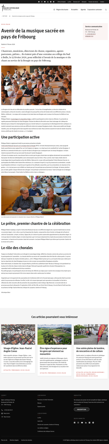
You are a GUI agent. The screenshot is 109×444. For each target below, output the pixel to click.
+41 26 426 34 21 (8, 410)
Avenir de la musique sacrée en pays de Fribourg (23, 16)
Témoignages (15, 370)
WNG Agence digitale (102, 440)
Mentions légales (14, 440)
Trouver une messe (93, 2)
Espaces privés (41, 406)
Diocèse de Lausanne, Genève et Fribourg (48, 424)
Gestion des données (26, 440)
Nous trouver (7, 417)
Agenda (83, 10)
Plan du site (4, 440)
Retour (5, 16)
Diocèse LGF (76, 2)
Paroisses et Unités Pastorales (45, 399)
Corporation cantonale (94, 10)
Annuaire (84, 2)
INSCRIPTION (81, 409)
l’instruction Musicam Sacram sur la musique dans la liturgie (18, 146)
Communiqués (90, 374)
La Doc (69, 2)
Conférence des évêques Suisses (46, 431)
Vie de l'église (5, 24)
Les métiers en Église (43, 428)
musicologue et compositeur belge (21, 119)
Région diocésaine (62, 10)
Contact (102, 2)
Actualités (74, 10)
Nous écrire (7, 413)
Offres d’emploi (62, 2)
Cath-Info (40, 421)
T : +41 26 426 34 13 (90, 34)
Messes (39, 403)
